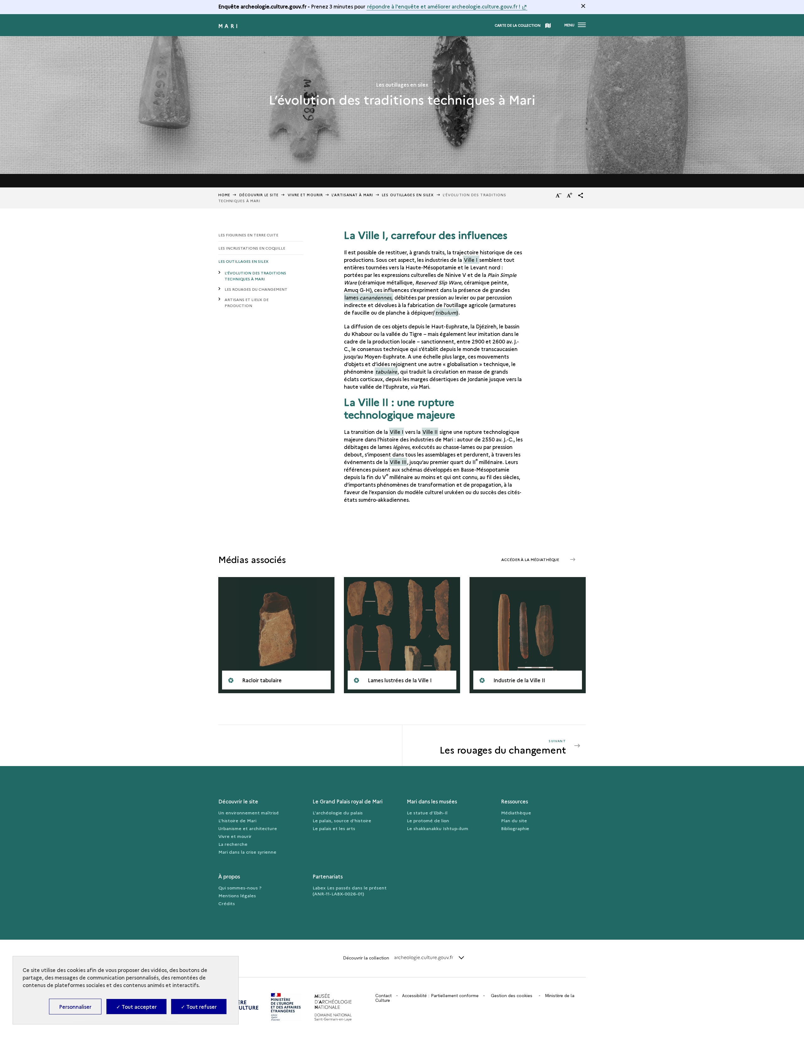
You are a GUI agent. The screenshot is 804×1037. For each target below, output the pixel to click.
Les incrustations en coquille (251, 248)
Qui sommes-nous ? (240, 887)
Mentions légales (237, 895)
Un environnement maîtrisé (248, 812)
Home (224, 194)
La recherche (232, 844)
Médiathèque (516, 812)
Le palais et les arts (333, 828)
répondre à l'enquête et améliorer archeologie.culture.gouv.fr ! (443, 6)
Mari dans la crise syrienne (247, 852)
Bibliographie (515, 828)
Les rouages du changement (256, 289)
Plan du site (514, 820)
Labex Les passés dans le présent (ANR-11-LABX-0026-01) (349, 890)
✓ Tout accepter (136, 1006)
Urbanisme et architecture (247, 828)
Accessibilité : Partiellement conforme (440, 995)
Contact (383, 995)
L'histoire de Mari (237, 820)
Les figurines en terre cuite (248, 234)
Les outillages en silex (408, 194)
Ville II (429, 431)
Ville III (398, 461)
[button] (581, 195)
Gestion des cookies (511, 995)
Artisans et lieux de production (247, 302)
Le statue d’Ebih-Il (427, 812)
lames (369, 297)
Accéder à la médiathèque (530, 559)
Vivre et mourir (305, 194)
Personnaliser (75, 1006)
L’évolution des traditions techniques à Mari (255, 275)
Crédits (226, 903)
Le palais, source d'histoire (341, 820)
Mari (229, 25)
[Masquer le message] (583, 5)
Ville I (471, 259)
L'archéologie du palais (337, 812)
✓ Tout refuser (199, 1006)
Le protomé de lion (428, 820)
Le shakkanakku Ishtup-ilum (437, 828)
